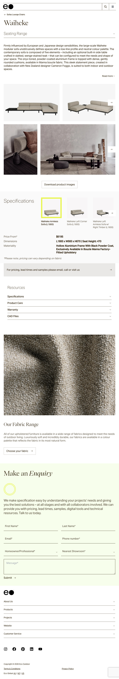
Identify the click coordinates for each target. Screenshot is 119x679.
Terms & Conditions (12, 669)
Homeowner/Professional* (20, 551)
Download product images (59, 184)
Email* (8, 538)
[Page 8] (41, 102)
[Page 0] (6, 102)
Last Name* (68, 526)
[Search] (105, 6)
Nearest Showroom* (73, 551)
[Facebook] (14, 649)
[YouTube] (40, 649)
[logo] (8, 6)
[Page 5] (28, 102)
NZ (19, 673)
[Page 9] (45, 102)
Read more (107, 76)
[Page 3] (19, 102)
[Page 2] (14, 102)
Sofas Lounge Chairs (16, 14)
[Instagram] (5, 649)
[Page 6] (32, 102)
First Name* (11, 526)
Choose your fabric (17, 451)
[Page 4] (23, 102)
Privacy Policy (68, 669)
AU (14, 673)
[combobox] (31, 551)
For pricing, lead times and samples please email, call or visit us (43, 269)
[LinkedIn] (31, 649)
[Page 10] (49, 102)
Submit (8, 577)
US (23, 673)
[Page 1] (10, 102)
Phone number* (71, 538)
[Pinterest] (23, 649)
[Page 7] (36, 102)
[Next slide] (111, 102)
